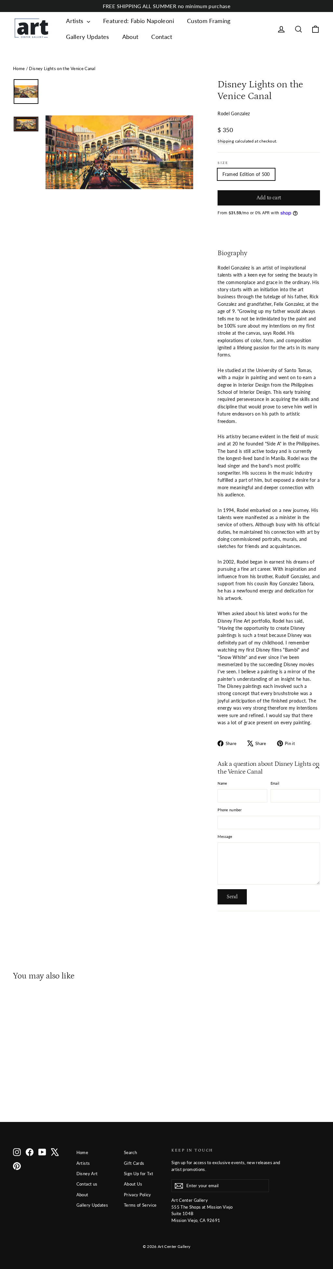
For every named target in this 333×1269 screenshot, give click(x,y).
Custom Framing (209, 20)
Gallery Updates (87, 36)
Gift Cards (134, 1163)
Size (223, 163)
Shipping (226, 141)
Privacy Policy (137, 1194)
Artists (75, 20)
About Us (133, 1184)
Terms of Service (140, 1205)
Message (225, 836)
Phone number (230, 810)
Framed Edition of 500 (246, 174)
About (130, 36)
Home (19, 68)
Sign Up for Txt (138, 1173)
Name (222, 783)
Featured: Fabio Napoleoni (138, 20)
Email (275, 783)
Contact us (87, 1184)
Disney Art (87, 1173)
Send (232, 897)
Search (130, 1152)
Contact (161, 36)
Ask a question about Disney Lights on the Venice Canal (268, 767)
